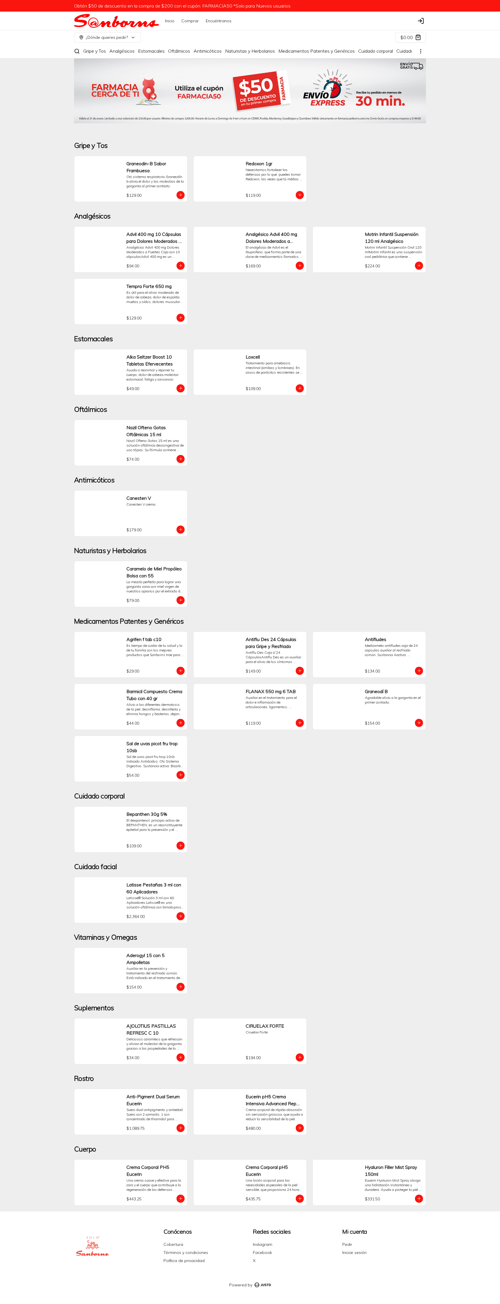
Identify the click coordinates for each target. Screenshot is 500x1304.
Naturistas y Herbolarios (250, 51)
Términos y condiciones (185, 1252)
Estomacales (151, 51)
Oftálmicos (179, 51)
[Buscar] (77, 51)
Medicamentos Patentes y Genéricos (316, 51)
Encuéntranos (218, 20)
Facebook (262, 1252)
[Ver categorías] (421, 51)
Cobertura (173, 1244)
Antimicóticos (208, 51)
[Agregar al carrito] (181, 195)
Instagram (262, 1244)
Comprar (190, 20)
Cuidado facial (410, 51)
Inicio (169, 20)
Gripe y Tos (94, 51)
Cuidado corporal (375, 51)
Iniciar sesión (354, 1252)
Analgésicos (122, 51)
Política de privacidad (184, 1260)
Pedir (347, 1244)
